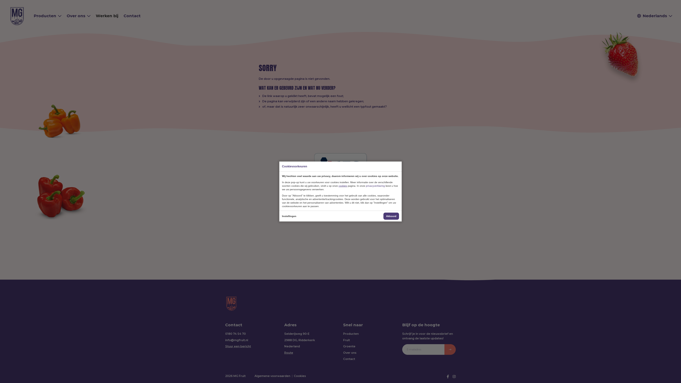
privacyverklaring (375, 185)
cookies (343, 185)
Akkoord (391, 216)
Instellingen (289, 216)
